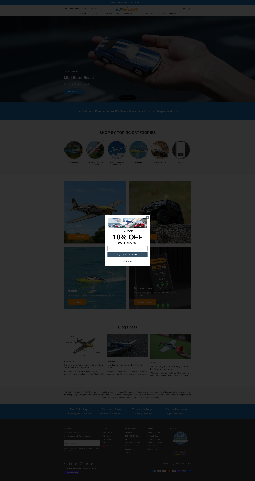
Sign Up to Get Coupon (127, 254)
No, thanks (127, 261)
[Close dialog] (147, 217)
